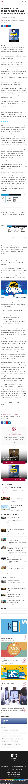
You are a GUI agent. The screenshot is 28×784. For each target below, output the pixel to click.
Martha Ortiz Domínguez (11, 20)
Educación (8, 5)
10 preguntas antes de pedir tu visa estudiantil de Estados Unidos (15, 595)
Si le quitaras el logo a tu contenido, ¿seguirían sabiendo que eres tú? (15, 558)
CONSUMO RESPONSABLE (9, 416)
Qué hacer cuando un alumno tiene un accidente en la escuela (16, 539)
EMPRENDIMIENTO (13, 730)
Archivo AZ (3, 5)
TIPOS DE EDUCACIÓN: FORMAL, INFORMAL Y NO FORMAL (13, 660)
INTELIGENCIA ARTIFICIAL (7, 741)
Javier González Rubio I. (17, 489)
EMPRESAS (4, 738)
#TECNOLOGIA (5, 730)
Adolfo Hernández (16, 499)
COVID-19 (16, 741)
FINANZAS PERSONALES (6, 746)
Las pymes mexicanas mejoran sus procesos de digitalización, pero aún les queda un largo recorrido (13, 709)
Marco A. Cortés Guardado (18, 509)
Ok (11, 783)
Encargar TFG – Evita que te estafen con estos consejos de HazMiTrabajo (12, 637)
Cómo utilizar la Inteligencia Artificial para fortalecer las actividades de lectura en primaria (17, 568)
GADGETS (15, 746)
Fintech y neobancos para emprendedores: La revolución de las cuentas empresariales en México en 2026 (15, 520)
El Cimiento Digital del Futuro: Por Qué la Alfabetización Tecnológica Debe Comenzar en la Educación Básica (16, 548)
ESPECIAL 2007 (22, 733)
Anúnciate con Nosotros (14, 772)
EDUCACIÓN (4, 735)
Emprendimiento (4, 706)
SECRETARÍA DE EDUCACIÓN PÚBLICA (15, 738)
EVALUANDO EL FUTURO (6, 733)
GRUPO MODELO (18, 416)
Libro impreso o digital (16, 498)
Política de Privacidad (14, 774)
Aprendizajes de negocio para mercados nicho (16, 530)
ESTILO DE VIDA (17, 744)
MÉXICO (14, 733)
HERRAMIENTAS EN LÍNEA (7, 744)
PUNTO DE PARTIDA (5, 418)
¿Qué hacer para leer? (16, 487)
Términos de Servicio (14, 776)
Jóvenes (13, 5)
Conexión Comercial (13, 533)
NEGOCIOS (11, 735)
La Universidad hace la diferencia (16, 506)
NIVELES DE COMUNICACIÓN (8, 683)
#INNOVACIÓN (18, 735)
